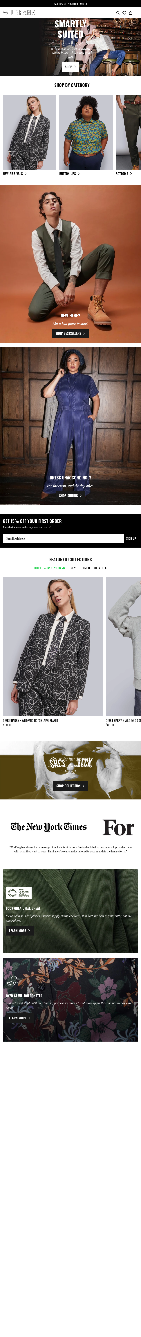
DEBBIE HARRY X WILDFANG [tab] (49, 568)
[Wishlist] (124, 12)
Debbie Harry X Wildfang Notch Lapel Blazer (30, 720)
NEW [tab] (73, 568)
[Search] (118, 12)
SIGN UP (131, 538)
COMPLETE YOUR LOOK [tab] (94, 568)
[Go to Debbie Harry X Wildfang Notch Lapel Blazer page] (53, 646)
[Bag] (130, 12)
